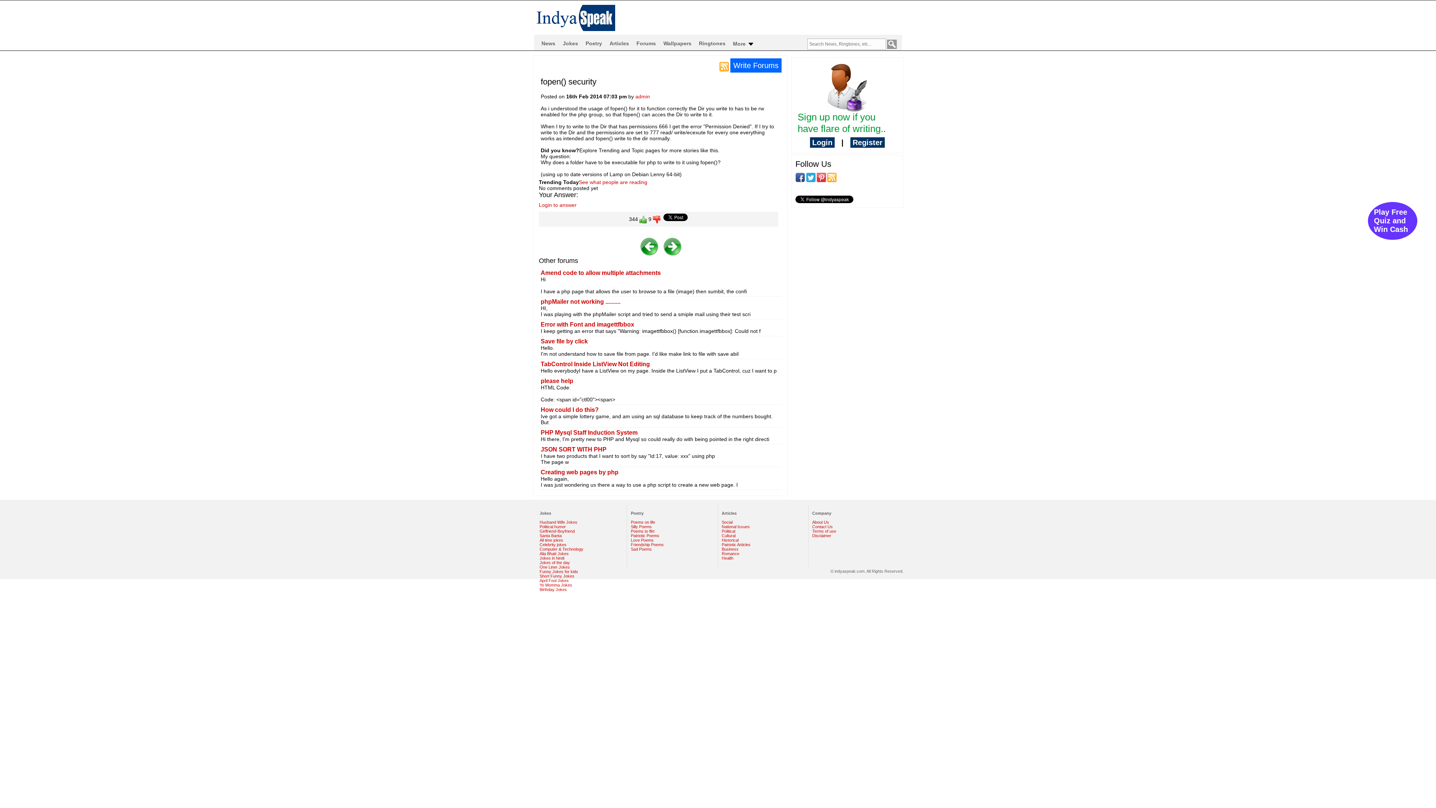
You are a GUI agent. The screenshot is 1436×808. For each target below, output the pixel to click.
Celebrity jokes (553, 544)
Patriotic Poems (645, 535)
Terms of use (824, 531)
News (548, 43)
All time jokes (551, 540)
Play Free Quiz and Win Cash (1391, 220)
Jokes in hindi (552, 558)
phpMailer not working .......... (580, 302)
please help (557, 381)
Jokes (570, 43)
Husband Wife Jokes (558, 522)
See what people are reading (613, 182)
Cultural (729, 535)
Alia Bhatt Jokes (554, 553)
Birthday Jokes (553, 589)
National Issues (736, 526)
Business (730, 549)
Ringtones (712, 43)
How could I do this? (570, 410)
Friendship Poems (647, 544)
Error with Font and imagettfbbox (587, 324)
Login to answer (558, 205)
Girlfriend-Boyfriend (557, 531)
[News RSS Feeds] (724, 66)
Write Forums (756, 65)
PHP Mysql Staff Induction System (589, 432)
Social (727, 522)
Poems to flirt (642, 531)
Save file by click (564, 341)
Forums (646, 43)
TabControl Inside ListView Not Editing (595, 364)
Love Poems (642, 540)
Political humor (553, 526)
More (740, 44)
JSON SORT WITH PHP (574, 449)
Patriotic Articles (736, 544)
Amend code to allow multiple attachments (601, 273)
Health (727, 558)
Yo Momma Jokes (556, 585)
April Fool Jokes (554, 580)
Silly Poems (641, 526)
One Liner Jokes (555, 567)
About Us (820, 522)
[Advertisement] (847, 262)
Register (868, 142)
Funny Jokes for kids (559, 571)
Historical (730, 540)
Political (728, 531)
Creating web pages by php (580, 472)
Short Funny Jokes (557, 576)
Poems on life (643, 522)
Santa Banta (551, 535)
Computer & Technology (561, 549)
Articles (619, 43)
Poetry (594, 43)
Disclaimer (821, 535)
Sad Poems (641, 549)
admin (642, 97)
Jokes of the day (555, 562)
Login (822, 142)
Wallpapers (677, 43)
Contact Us (822, 526)
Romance (730, 553)
